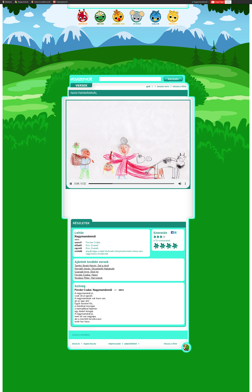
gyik (148, 86)
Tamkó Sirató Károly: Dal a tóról (92, 265)
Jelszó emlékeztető (42, 2)
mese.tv (76, 344)
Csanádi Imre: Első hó (87, 271)
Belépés (8, 2)
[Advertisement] (122, 51)
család (101, 251)
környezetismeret (123, 251)
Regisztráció (23, 2)
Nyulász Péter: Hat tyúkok (89, 277)
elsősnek (109, 251)
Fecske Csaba (93, 242)
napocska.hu (89, 344)
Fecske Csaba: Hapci (86, 274)
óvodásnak (102, 253)
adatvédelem (130, 344)
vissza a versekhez (81, 335)
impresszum (115, 344)
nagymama (91, 253)
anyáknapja (91, 251)
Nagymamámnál (200, 2)
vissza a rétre (179, 86)
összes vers (163, 86)
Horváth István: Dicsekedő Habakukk (95, 268)
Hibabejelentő (62, 2)
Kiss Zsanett (92, 245)
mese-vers (137, 251)
